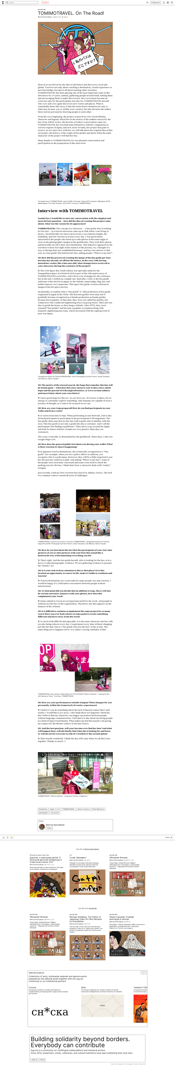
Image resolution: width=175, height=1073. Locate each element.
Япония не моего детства (39, 855)
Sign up (34, 1060)
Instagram (130, 1064)
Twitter (140, 1064)
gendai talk (42, 9)
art (58, 809)
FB (124, 1064)
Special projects (36, 973)
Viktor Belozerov (98, 809)
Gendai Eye (43, 809)
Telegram (120, 1064)
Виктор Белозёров (45, 17)
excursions (55, 813)
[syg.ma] (3, 2)
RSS (144, 1064)
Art (71, 855)
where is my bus (83, 809)
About (42, 1060)
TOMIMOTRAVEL (68, 809)
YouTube (135, 1064)
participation (43, 813)
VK (126, 1064)
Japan (52, 809)
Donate (45, 2)
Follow (49, 828)
